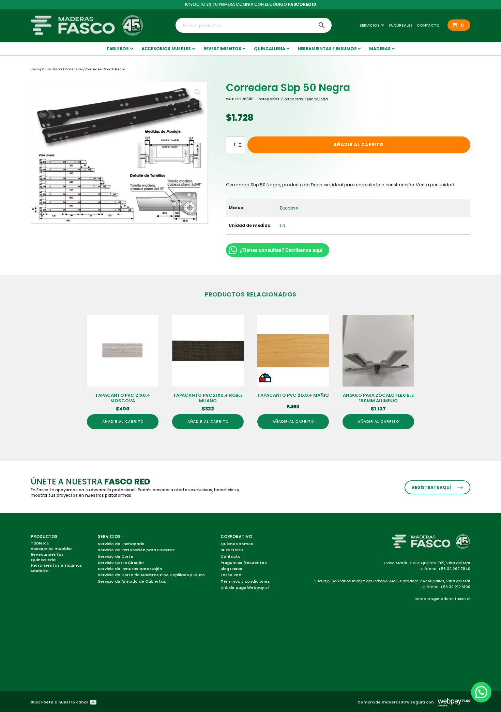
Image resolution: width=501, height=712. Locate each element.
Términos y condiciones (245, 581)
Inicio (35, 69)
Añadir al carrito (359, 144)
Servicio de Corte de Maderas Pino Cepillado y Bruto (151, 575)
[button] (458, 25)
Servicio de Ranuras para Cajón (130, 568)
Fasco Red (231, 575)
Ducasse (289, 208)
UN (282, 226)
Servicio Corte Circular (121, 562)
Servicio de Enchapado (121, 544)
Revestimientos (222, 49)
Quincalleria (269, 49)
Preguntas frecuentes (244, 562)
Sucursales (401, 25)
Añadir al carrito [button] (122, 421)
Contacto (428, 25)
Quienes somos (237, 544)
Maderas (379, 49)
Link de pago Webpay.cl (245, 587)
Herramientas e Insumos (327, 49)
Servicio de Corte (115, 556)
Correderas (73, 69)
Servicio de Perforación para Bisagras (136, 550)
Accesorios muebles (166, 49)
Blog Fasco (231, 568)
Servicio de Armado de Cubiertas (132, 581)
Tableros (117, 49)
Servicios (370, 25)
